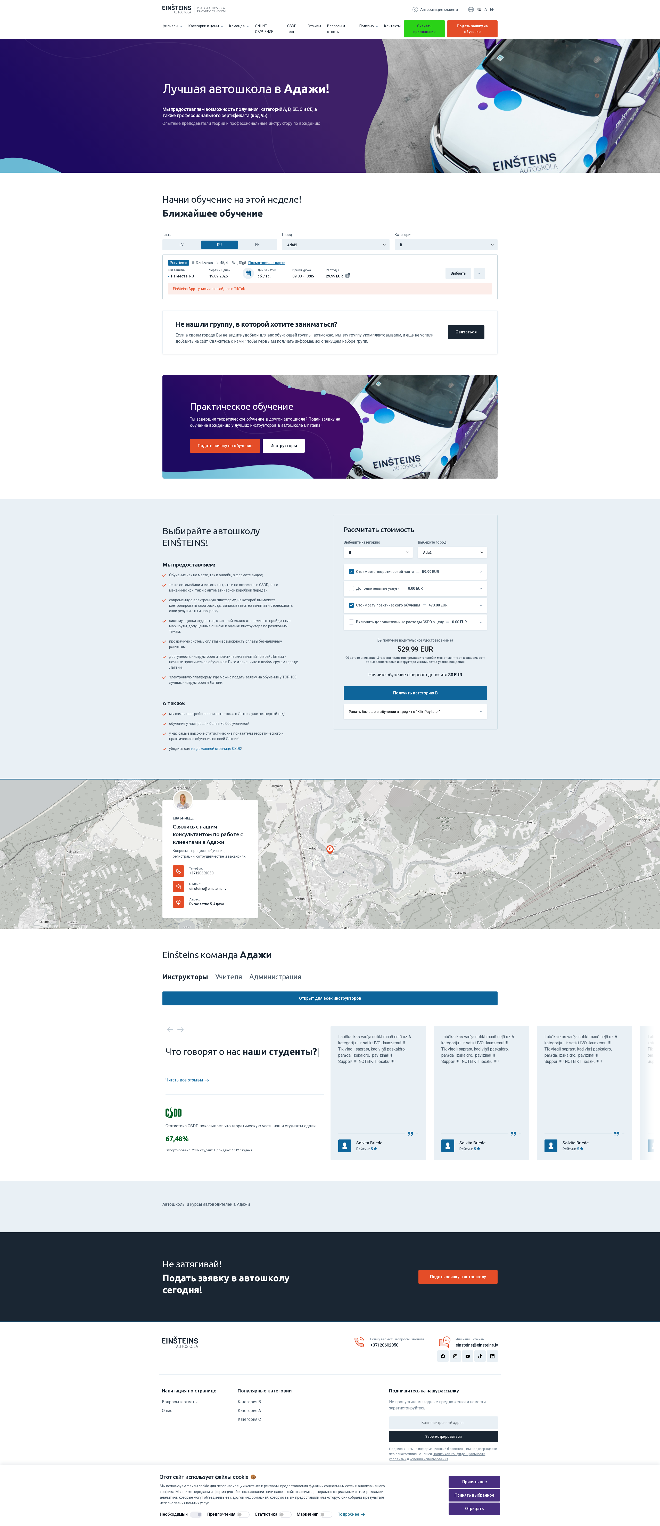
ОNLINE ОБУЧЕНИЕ (264, 29)
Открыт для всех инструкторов (330, 998)
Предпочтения (221, 1514)
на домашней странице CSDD (216, 748)
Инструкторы (283, 445)
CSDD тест (291, 29)
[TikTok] (480, 1356)
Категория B (249, 1401)
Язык (166, 235)
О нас (167, 1410)
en (492, 9)
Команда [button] (237, 26)
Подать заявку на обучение (472, 30)
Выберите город (432, 542)
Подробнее (348, 1514)
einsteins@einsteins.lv (207, 889)
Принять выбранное (474, 1495)
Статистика (266, 1514)
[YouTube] (467, 1356)
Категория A (249, 1410)
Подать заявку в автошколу (458, 1276)
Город (287, 235)
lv (486, 9)
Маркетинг (307, 1514)
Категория (403, 235)
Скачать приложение (424, 29)
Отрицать (474, 1508)
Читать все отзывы (184, 1080)
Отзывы (314, 26)
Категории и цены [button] (203, 26)
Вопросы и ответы (336, 29)
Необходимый (174, 1514)
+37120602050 (201, 873)
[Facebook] (443, 1356)
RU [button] (219, 245)
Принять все (474, 1481)
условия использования (429, 1459)
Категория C (249, 1419)
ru (478, 9)
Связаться (466, 332)
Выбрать (458, 273)
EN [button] (257, 245)
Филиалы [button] (170, 26)
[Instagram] (455, 1356)
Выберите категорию (362, 542)
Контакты (392, 26)
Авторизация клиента (439, 9)
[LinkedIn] (492, 1356)
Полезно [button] (366, 26)
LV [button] (182, 245)
